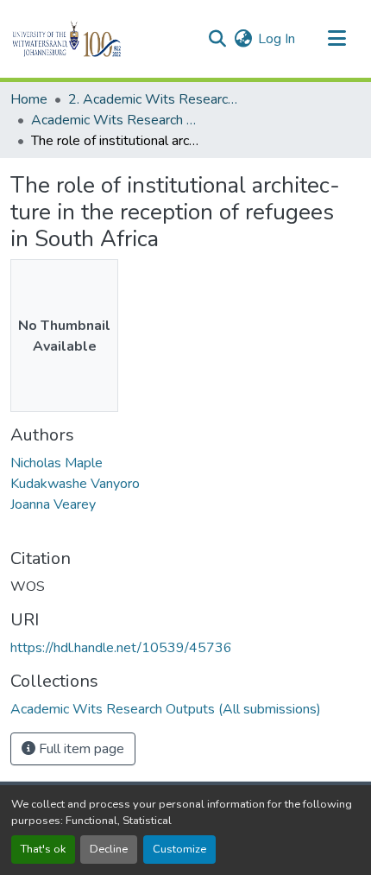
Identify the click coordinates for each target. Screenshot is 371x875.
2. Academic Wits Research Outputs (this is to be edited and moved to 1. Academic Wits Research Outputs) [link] (154, 99)
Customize (179, 849)
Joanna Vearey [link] (53, 504)
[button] (96, 38)
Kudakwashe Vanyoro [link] (75, 483)
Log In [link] (276, 38)
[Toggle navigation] (336, 38)
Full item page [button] (79, 748)
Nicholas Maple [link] (56, 462)
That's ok (43, 849)
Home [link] (28, 99)
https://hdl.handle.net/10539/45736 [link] (121, 647)
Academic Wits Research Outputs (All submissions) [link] (117, 120)
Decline (109, 849)
